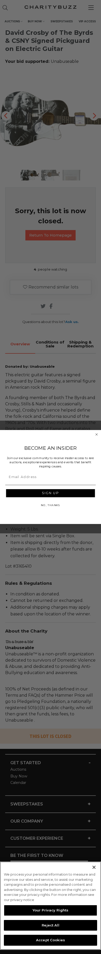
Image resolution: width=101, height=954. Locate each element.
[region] (50, 906)
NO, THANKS (50, 505)
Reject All (50, 925)
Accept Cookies (50, 940)
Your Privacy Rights (50, 910)
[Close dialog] (96, 434)
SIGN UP (50, 493)
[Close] (94, 867)
